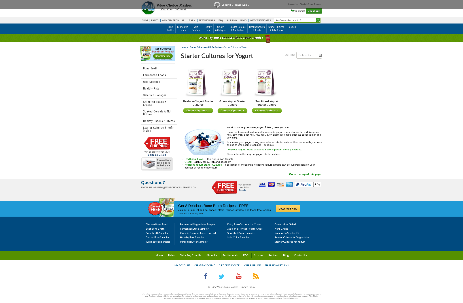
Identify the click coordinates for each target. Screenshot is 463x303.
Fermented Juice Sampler (194, 228)
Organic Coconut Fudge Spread (198, 233)
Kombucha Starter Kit (287, 233)
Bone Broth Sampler (157, 233)
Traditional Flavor (194, 158)
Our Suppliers (252, 265)
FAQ (220, 20)
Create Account (204, 265)
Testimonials (230, 255)
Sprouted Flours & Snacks (155, 103)
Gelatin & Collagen (155, 95)
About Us (211, 255)
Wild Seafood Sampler (158, 241)
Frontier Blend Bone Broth (241, 38)
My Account (182, 265)
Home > (184, 47)
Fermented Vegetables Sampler (198, 224)
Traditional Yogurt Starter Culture (267, 103)
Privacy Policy (247, 287)
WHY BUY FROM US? (173, 20)
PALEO (154, 20)
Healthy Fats (151, 88)
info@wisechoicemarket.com (176, 187)
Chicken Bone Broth (157, 224)
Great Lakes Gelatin (286, 224)
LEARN (191, 20)
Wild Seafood (151, 82)
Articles (258, 255)
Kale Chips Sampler (238, 237)
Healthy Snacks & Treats (159, 121)
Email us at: (149, 187)
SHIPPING (231, 20)
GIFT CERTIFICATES (260, 20)
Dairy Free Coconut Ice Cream (244, 224)
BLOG (243, 20)
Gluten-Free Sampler (157, 237)
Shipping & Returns (277, 265)
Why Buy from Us (190, 255)
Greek (188, 161)
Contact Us (300, 255)
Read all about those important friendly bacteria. (274, 149)
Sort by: (290, 55)
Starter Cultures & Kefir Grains (158, 129)
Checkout (314, 10)
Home (159, 255)
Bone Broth (150, 68)
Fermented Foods (154, 75)
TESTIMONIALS (207, 20)
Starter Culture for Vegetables (292, 237)
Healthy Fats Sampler (192, 237)
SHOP (145, 20)
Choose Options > (198, 110)
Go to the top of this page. (305, 174)
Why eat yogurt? (237, 149)
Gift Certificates (230, 265)
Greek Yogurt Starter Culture (232, 103)
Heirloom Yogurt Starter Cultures (198, 103)
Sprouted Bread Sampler (241, 233)
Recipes (273, 255)
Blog (286, 255)
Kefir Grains (281, 228)
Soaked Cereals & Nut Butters (157, 113)
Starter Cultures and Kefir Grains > (206, 47)
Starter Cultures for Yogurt (290, 241)
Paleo (171, 255)
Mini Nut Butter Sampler (193, 241)
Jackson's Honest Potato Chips (245, 228)
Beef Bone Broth (155, 228)
